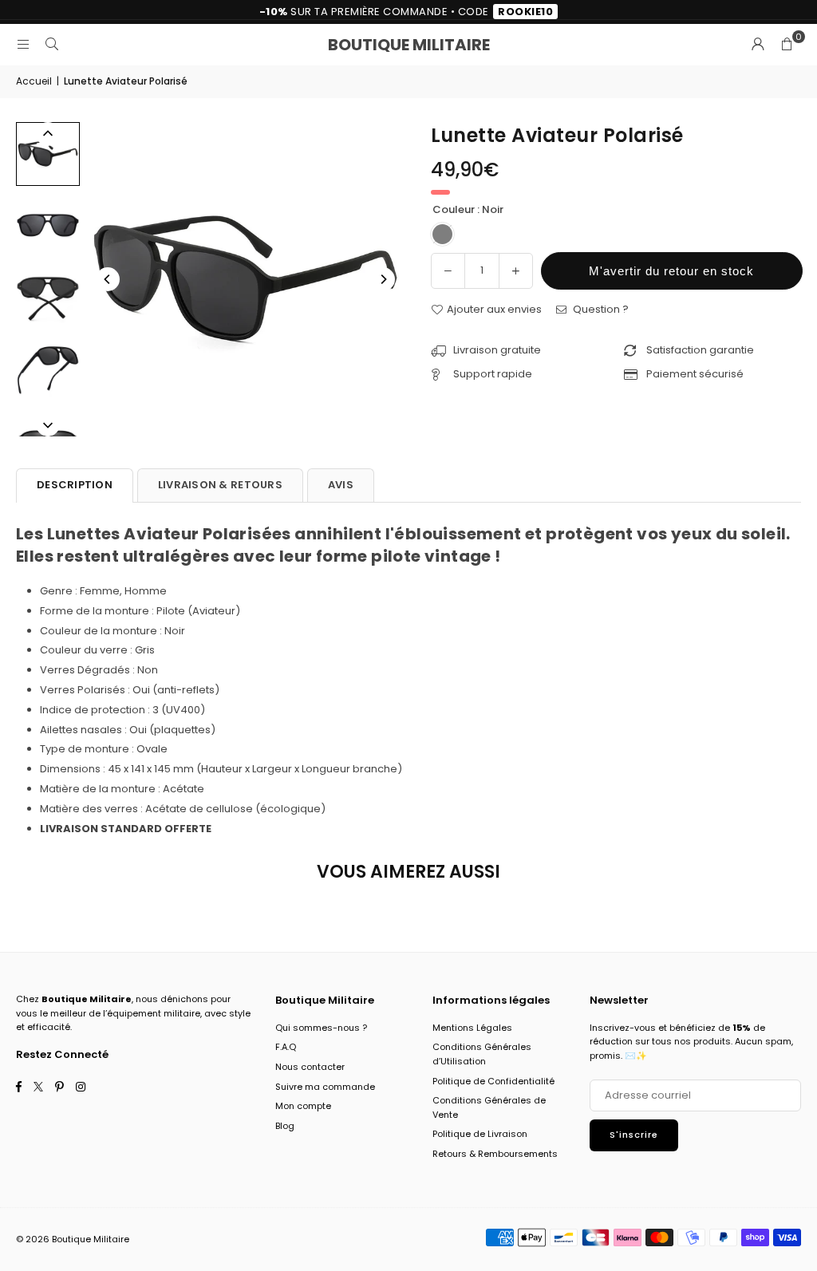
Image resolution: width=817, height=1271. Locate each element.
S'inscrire (634, 1134)
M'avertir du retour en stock (671, 271)
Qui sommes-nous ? (321, 1027)
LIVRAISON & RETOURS (220, 484)
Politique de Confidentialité (493, 1081)
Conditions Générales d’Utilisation (481, 1054)
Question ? (599, 309)
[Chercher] (51, 44)
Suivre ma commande (325, 1086)
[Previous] (108, 279)
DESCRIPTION (74, 484)
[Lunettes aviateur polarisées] (48, 154)
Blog (284, 1125)
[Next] (383, 279)
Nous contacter (310, 1066)
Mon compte (303, 1105)
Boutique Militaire (409, 45)
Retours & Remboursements (495, 1153)
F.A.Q (285, 1046)
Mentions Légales (472, 1027)
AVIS (340, 484)
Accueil (34, 81)
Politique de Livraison (479, 1133)
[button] (786, 44)
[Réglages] (758, 44)
